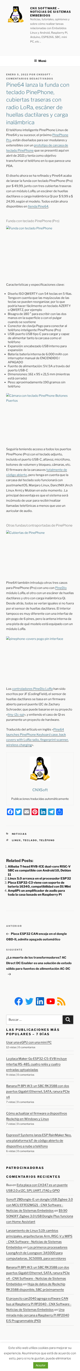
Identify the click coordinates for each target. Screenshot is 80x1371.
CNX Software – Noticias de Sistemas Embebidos (50, 11)
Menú (42, 61)
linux (16, 840)
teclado (30, 840)
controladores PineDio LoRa (32, 689)
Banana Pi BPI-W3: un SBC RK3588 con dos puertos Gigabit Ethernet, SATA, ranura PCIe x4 (38, 1091)
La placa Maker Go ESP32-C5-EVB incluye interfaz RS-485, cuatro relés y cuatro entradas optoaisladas (36, 1064)
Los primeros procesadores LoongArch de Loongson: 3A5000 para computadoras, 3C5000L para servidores (36, 1253)
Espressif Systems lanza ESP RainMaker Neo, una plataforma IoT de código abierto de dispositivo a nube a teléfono (38, 1140)
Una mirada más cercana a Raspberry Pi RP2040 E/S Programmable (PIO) (37, 1315)
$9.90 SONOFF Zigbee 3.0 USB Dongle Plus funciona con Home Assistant (39, 1216)
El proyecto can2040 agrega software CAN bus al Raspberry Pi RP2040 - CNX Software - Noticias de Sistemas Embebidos (38, 1304)
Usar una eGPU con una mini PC (29, 1042)
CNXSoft (44, 74)
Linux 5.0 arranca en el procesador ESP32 (39, 878)
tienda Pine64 (38, 206)
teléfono (47, 840)
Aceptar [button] (41, 1365)
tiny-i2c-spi (16, 714)
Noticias (19, 833)
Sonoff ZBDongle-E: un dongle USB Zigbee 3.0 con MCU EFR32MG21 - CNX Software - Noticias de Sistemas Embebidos (39, 1205)
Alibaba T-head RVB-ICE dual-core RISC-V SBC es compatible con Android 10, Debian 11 (39, 870)
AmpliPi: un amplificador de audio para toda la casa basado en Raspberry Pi (36, 893)
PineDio (61, 588)
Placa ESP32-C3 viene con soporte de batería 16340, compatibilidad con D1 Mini (39, 885)
